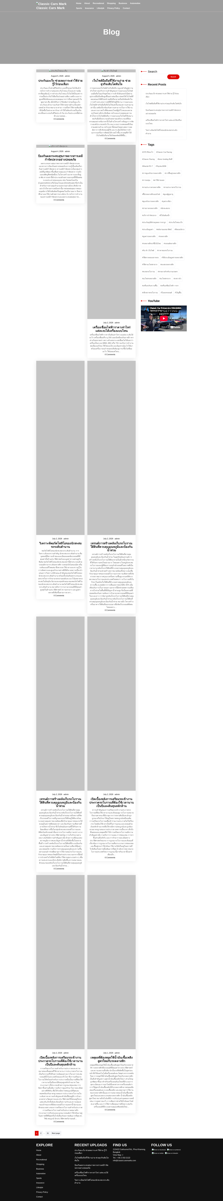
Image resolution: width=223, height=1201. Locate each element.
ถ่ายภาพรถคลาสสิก (150, 208)
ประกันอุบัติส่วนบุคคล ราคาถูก (154, 222)
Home (78, 3)
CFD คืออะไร (148, 152)
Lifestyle (100, 8)
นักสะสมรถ (166, 208)
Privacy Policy (113, 8)
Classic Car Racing (164, 152)
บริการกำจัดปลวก (149, 215)
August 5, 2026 (57, 76)
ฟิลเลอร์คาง (179, 229)
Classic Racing (149, 159)
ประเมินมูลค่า (148, 229)
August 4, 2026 (57, 151)
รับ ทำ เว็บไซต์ (148, 250)
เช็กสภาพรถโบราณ (150, 293)
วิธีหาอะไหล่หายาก (150, 264)
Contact (126, 8)
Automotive (135, 3)
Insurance (89, 8)
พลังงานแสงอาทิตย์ (164, 229)
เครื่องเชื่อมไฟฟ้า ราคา (170, 286)
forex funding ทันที (165, 159)
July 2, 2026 (108, 323)
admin (67, 76)
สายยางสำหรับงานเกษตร (168, 272)
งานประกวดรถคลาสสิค (152, 187)
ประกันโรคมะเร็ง (176, 222)
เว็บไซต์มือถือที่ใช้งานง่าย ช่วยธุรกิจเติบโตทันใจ (164, 104)
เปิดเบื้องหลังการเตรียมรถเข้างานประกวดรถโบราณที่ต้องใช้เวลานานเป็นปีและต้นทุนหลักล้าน (111, 802)
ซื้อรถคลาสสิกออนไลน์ (151, 194)
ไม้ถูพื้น (178, 293)
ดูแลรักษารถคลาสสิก (151, 201)
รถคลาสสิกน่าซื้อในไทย (152, 243)
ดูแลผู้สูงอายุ (168, 194)
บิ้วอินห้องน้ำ (165, 215)
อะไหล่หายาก (165, 279)
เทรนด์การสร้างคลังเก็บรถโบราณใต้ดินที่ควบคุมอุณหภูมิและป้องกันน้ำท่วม (111, 547)
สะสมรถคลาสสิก (167, 264)
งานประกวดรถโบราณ (172, 187)
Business (123, 3)
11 (48, 1133)
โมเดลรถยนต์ (167, 293)
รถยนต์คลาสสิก (170, 243)
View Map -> (118, 1155)
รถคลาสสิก (164, 236)
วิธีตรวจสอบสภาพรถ (151, 258)
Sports (79, 8)
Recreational (98, 3)
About (87, 3)
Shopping (111, 3)
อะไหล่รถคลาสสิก (149, 279)
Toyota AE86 (161, 166)
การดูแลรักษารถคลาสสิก (152, 173)
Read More (60, 71)
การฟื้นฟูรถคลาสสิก (173, 173)
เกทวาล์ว (178, 279)
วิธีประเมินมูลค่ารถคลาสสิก (173, 258)
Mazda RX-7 (148, 166)
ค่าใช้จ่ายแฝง (159, 180)
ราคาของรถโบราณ (165, 250)
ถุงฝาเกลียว (167, 201)
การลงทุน (146, 180)
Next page (56, 1133)
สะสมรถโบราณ (149, 272)
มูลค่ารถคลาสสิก (149, 236)
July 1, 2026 (108, 1053)
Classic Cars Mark (50, 8)
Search (152, 71)
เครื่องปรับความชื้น (150, 286)
